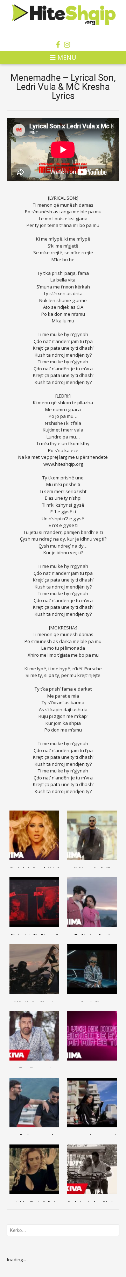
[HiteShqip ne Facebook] (58, 45)
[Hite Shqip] (63, 14)
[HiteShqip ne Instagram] (67, 45)
